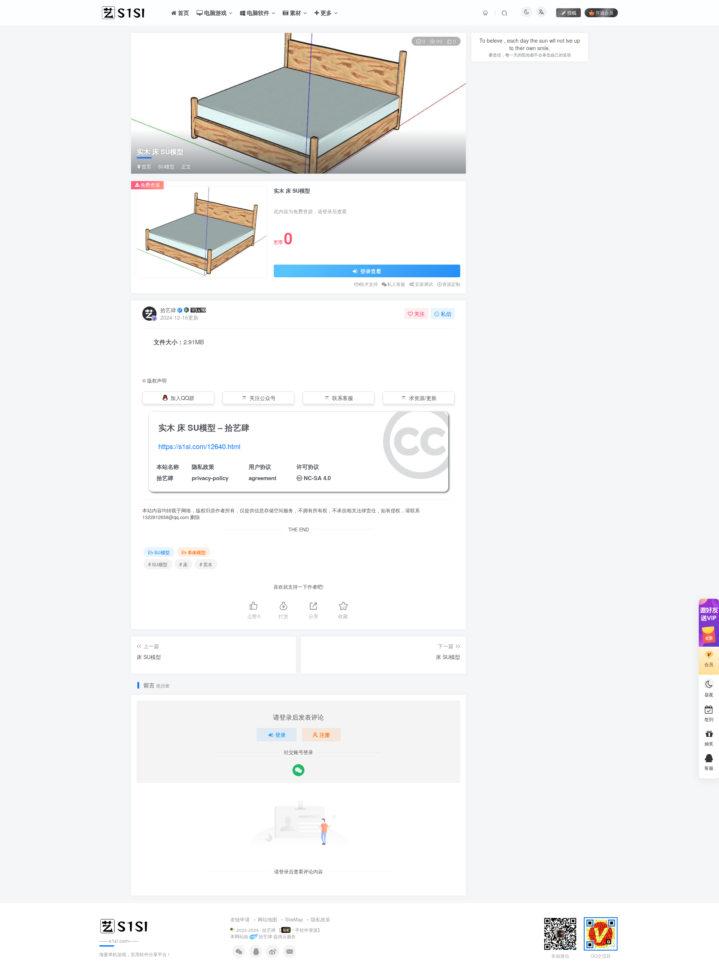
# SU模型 (157, 564)
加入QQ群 (182, 398)
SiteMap (294, 919)
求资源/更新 (423, 398)
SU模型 (166, 166)
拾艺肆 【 (271, 930)
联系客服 (342, 398)
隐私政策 (320, 919)
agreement (262, 478)
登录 (280, 734)
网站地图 (267, 919)
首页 (145, 166)
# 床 (183, 564)
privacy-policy (210, 478)
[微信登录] (298, 770)
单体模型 (197, 552)
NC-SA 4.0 (317, 478)
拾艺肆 (168, 310)
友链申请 (240, 919)
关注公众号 (262, 398)
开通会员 (604, 12)
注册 (324, 734)
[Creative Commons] (299, 478)
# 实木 (206, 564)
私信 (446, 313)
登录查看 (370, 271)
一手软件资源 (304, 930)
